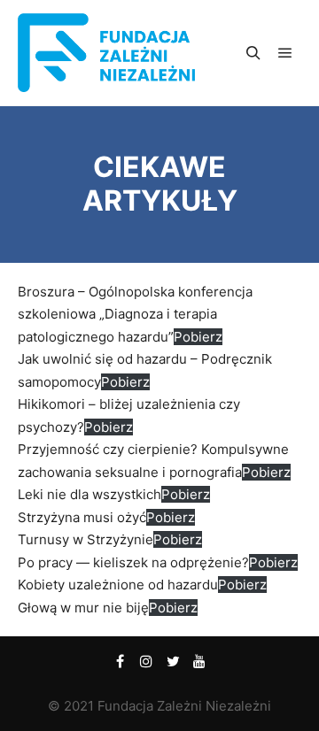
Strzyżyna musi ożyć (82, 517)
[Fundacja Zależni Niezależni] (106, 52)
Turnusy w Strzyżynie (85, 539)
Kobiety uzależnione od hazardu (118, 584)
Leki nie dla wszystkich (89, 494)
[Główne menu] (285, 53)
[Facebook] (119, 661)
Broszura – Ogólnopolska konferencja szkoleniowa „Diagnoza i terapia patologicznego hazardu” (135, 314)
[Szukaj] (253, 53)
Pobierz (198, 336)
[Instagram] (146, 661)
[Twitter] (172, 661)
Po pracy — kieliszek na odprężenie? (133, 562)
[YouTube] (199, 661)
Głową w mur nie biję (83, 607)
